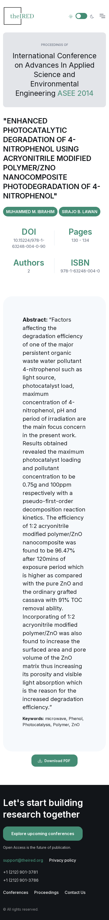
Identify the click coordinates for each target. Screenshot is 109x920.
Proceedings (46, 892)
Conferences (15, 892)
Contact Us (75, 892)
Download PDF (57, 761)
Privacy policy (62, 860)
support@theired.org (23, 860)
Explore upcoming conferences (42, 833)
